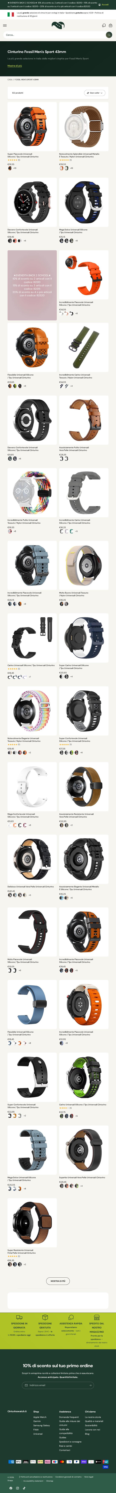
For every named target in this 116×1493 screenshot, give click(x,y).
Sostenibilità (91, 1425)
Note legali (88, 1477)
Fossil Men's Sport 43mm (27, 79)
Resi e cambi (65, 1446)
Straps (10, 1480)
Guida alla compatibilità (65, 1431)
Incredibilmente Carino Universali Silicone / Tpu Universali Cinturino (74, 521)
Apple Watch (39, 1417)
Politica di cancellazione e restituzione (37, 1477)
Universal (37, 1434)
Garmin (37, 1421)
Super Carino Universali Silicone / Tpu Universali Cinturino (74, 666)
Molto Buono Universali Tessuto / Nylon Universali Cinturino (73, 594)
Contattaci (64, 1450)
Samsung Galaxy (41, 1425)
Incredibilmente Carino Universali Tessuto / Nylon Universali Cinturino (75, 376)
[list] (58, 14)
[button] (5, 25)
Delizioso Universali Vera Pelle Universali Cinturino (31, 886)
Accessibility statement (33, 1481)
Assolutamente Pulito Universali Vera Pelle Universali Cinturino (74, 449)
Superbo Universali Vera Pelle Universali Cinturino (82, 1177)
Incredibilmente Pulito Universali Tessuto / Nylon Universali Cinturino (24, 521)
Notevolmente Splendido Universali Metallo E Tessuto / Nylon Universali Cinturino (79, 155)
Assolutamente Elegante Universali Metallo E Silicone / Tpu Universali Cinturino (79, 888)
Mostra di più (15, 65)
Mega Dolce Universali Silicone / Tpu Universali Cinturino (73, 231)
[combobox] (58, 35)
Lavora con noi (92, 1429)
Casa (10, 79)
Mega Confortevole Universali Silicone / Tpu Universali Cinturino (23, 815)
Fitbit (36, 1429)
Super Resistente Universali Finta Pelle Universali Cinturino (22, 1251)
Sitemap (49, 1481)
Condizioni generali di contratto (68, 1477)
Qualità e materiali (94, 1421)
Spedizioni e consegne (70, 1441)
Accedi (105, 4)
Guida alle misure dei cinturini (69, 1423)
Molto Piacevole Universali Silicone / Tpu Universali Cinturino (23, 960)
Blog (87, 1434)
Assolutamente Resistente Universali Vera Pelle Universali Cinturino (76, 815)
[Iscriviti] (90, 1385)
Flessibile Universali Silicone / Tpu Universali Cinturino (21, 376)
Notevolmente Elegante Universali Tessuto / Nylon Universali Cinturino (24, 739)
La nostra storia (93, 1417)
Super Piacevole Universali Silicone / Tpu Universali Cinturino (23, 155)
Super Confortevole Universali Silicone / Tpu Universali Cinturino (74, 739)
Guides (62, 1437)
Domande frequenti (69, 1417)
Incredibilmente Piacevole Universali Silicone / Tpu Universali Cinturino (76, 303)
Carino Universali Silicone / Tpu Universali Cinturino (31, 665)
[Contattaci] (104, 25)
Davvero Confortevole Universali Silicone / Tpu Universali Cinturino (23, 231)
